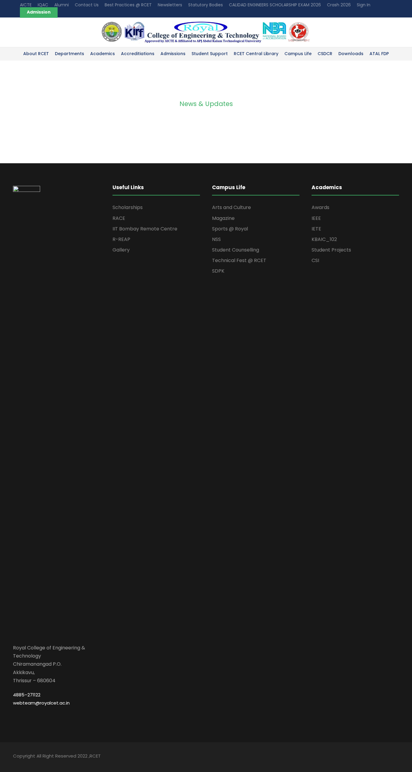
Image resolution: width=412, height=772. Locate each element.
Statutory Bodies (205, 5)
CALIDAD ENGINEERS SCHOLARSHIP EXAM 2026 (275, 5)
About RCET (36, 54)
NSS (216, 239)
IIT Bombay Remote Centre (145, 228)
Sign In (363, 5)
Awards (320, 207)
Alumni (61, 5)
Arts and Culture (231, 207)
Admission (39, 12)
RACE (119, 218)
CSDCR (325, 54)
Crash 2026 (339, 5)
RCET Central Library (256, 54)
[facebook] (365, 757)
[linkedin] (375, 757)
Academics (102, 54)
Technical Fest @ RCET (239, 260)
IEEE (316, 218)
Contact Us (87, 5)
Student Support (210, 54)
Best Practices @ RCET (128, 5)
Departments (69, 54)
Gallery (121, 249)
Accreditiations (137, 54)
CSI (315, 260)
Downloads (350, 54)
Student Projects (331, 249)
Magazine (223, 218)
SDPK (218, 270)
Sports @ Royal (230, 228)
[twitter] (386, 757)
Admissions (172, 54)
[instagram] (397, 757)
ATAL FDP (379, 54)
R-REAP (121, 239)
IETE (316, 228)
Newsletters (170, 5)
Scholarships (128, 207)
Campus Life (298, 54)
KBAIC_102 (324, 239)
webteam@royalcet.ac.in (41, 703)
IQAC (43, 5)
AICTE (26, 5)
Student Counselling (235, 249)
